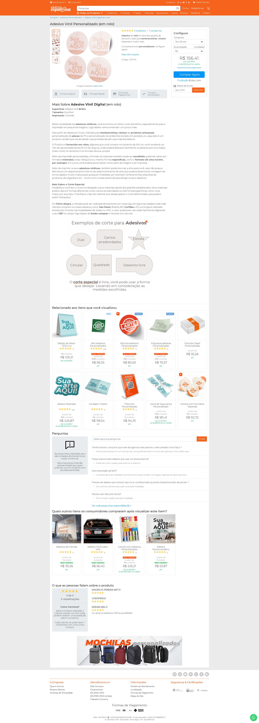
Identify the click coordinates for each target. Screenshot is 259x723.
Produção (182, 80)
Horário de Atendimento (143, 686)
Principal (53, 18)
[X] (196, 674)
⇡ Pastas (136, 13)
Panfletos (195, 13)
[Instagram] (178, 2)
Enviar (201, 439)
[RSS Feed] (189, 2)
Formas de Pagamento (142, 693)
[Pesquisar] (177, 8)
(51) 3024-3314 (97, 693)
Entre (186, 8)
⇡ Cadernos (111, 13)
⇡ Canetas (125, 13)
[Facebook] (201, 674)
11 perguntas (155, 30)
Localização (136, 689)
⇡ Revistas (149, 13)
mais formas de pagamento (189, 68)
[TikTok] (181, 2)
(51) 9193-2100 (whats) (101, 696)
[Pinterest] (186, 2)
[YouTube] (183, 2)
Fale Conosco (97, 686)
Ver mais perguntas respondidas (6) (111, 505)
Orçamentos (96, 689)
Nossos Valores (57, 689)
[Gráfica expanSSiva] (60, 9)
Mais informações (130, 54)
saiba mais (98, 86)
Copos (174, 13)
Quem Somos (57, 686)
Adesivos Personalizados (71, 18)
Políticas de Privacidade (61, 693)
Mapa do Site (137, 696)
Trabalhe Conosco (99, 699)
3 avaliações (134, 30)
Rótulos (184, 13)
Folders (206, 13)
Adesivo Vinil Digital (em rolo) (97, 18)
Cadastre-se (197, 8)
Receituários (162, 13)
